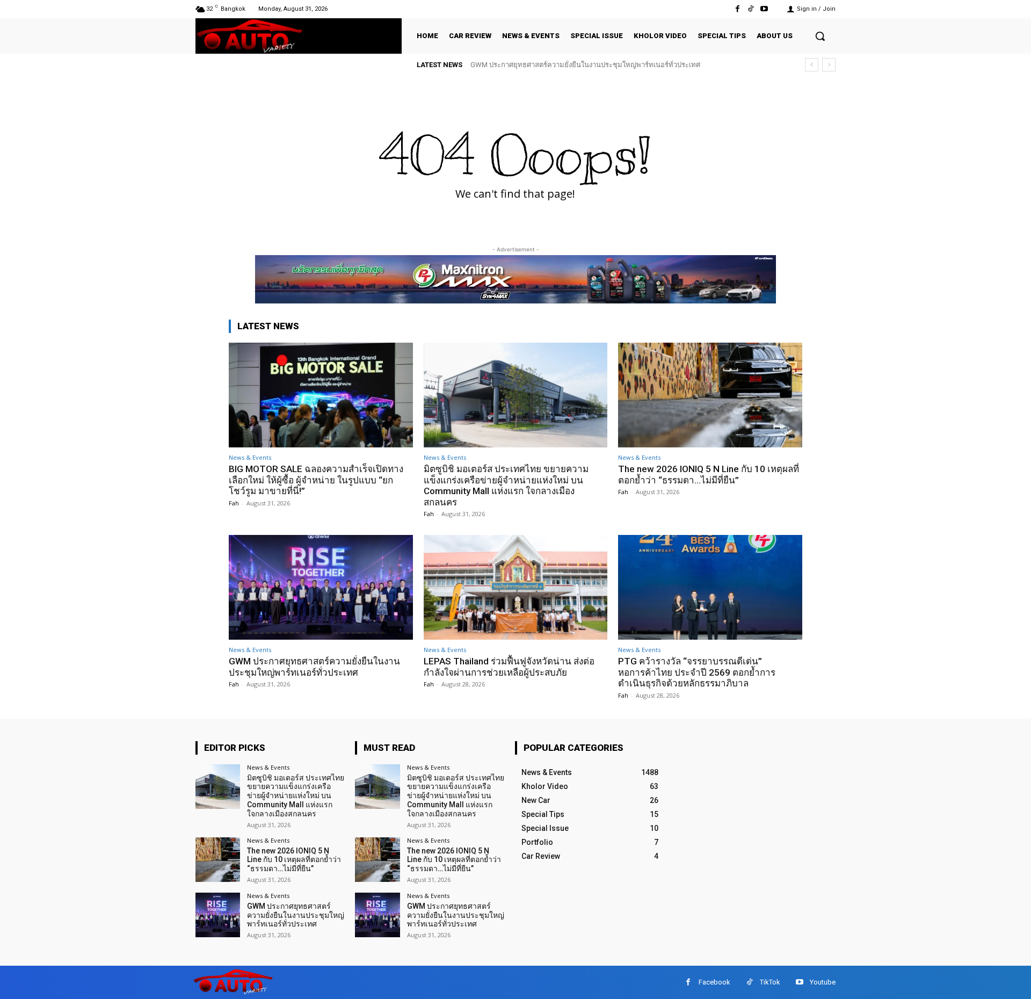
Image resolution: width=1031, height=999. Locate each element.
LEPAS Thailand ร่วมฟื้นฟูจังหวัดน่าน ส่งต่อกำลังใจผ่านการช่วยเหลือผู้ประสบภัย (509, 666)
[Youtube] (764, 9)
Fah (234, 503)
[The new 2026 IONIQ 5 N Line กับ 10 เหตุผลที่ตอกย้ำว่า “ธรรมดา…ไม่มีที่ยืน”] (710, 395)
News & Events (250, 457)
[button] (820, 36)
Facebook (714, 982)
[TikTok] (751, 9)
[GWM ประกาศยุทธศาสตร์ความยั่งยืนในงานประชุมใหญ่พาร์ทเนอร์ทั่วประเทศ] (321, 587)
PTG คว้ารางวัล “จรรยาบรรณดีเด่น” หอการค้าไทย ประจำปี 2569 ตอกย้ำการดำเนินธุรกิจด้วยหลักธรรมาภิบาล (696, 672)
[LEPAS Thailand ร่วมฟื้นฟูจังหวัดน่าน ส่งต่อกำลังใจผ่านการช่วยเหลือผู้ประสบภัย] (516, 587)
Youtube (823, 982)
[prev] (811, 64)
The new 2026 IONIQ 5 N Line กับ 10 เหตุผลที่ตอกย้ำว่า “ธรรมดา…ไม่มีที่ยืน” (708, 474)
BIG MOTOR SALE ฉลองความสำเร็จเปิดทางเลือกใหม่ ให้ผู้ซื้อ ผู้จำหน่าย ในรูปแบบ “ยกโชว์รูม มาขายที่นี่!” (316, 480)
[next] (829, 64)
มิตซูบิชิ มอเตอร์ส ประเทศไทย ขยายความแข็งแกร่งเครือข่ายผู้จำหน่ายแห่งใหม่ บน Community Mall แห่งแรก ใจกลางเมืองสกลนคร (506, 485)
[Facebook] (737, 9)
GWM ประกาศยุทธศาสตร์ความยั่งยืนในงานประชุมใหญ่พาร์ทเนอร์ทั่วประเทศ (585, 65)
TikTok (770, 982)
